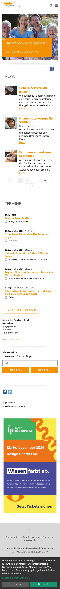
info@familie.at (14, 339)
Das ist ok (43, 584)
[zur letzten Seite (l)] (32, 185)
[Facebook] (52, 68)
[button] (41, 16)
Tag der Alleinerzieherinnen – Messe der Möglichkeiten (29, 273)
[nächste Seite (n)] (27, 185)
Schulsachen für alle (17, 218)
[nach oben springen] (30, 529)
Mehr (22, 108)
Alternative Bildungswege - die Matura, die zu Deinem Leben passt (28, 292)
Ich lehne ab (15, 584)
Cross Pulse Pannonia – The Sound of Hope (26, 236)
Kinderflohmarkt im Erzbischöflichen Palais (27, 254)
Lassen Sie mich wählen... (16, 577)
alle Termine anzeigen (22, 310)
